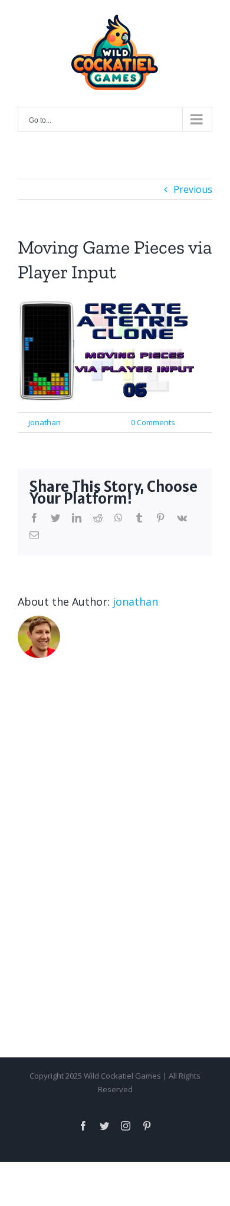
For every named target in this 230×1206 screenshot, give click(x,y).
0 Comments (153, 422)
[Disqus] (115, 830)
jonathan (44, 422)
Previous (192, 189)
